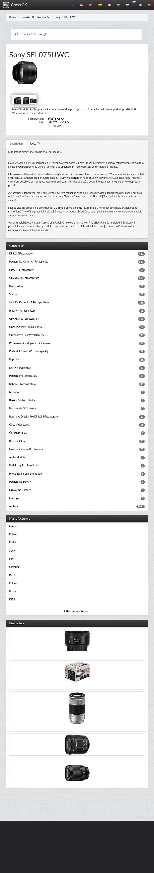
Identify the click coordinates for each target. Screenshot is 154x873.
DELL (12, 599)
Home (12, 17)
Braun (12, 591)
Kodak (12, 542)
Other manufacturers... (77, 611)
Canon (12, 526)
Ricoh (12, 575)
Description (16, 144)
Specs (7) (34, 144)
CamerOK (18, 5)
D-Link (13, 583)
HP (11, 559)
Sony (12, 551)
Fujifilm (13, 534)
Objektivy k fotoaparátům (35, 17)
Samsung (14, 567)
